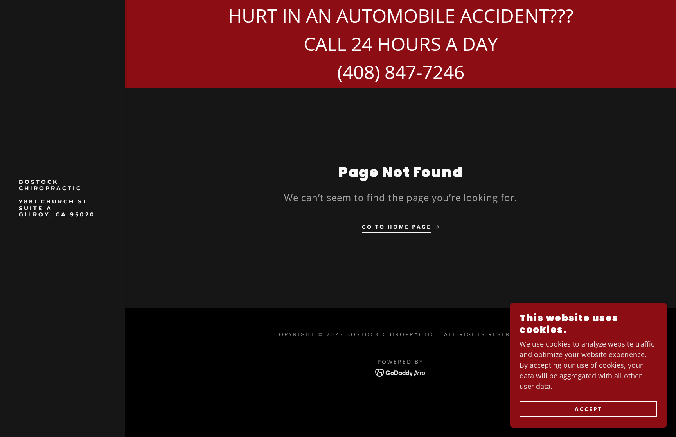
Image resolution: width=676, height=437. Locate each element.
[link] (62, 213)
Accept (588, 409)
